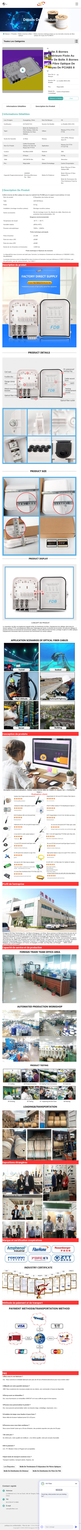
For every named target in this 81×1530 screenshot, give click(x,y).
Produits (14, 34)
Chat (71, 98)
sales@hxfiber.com (12, 1508)
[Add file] (41, 1527)
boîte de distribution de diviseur (16, 1471)
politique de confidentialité (13, 1525)
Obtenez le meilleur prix (57, 98)
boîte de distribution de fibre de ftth (47, 1471)
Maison (7, 34)
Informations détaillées (16, 106)
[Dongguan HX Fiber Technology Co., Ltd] (41, 3)
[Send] (76, 1527)
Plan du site (26, 1525)
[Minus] (76, 1483)
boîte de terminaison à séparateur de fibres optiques (40, 1466)
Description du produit (45, 106)
